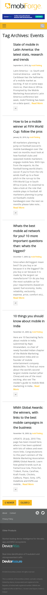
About (4, 513)
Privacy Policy (7, 519)
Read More (37, 103)
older (25, 502)
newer (9, 502)
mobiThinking (36, 65)
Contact (13, 513)
